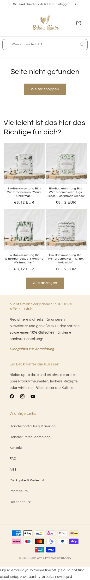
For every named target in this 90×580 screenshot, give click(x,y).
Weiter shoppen (45, 89)
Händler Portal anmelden (30, 437)
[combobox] (45, 44)
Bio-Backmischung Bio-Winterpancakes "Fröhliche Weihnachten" (24, 259)
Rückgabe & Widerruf (27, 480)
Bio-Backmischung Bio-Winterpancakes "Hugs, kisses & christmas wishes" (66, 192)
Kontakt (16, 447)
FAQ (13, 458)
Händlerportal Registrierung (32, 426)
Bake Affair (37, 558)
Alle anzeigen (45, 283)
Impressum (19, 491)
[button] (9, 23)
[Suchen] (82, 44)
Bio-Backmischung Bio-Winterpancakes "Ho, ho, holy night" (66, 259)
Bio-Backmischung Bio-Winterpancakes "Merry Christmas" (24, 192)
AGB (13, 469)
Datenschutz (20, 502)
